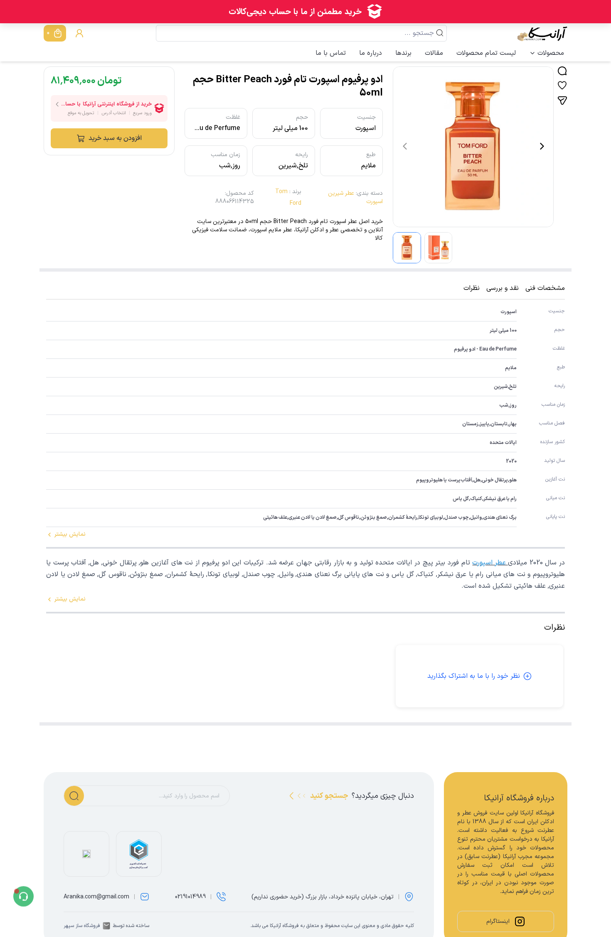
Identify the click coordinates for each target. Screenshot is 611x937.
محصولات (550, 53)
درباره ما (370, 53)
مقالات (434, 53)
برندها (403, 53)
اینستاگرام (498, 921)
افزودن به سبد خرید (115, 138)
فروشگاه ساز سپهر (82, 926)
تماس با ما (330, 53)
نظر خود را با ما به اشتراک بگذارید (473, 676)
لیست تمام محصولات (486, 53)
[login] (79, 33)
